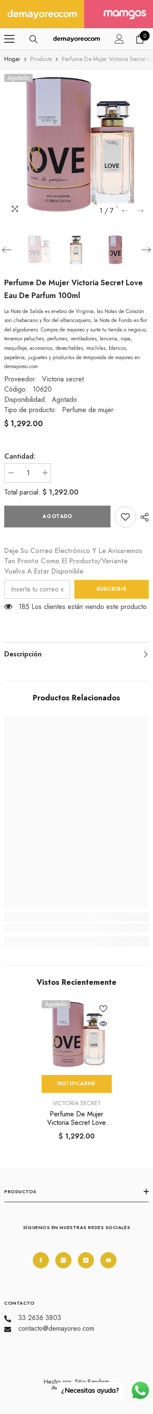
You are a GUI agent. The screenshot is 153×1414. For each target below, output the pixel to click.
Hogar (12, 59)
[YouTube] (108, 1260)
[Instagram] (63, 1260)
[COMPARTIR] (142, 517)
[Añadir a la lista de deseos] (103, 1008)
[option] (76, 146)
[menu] (9, 39)
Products (41, 59)
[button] (124, 210)
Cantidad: (19, 456)
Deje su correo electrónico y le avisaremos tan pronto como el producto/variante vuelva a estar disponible (73, 561)
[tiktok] (86, 1260)
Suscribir (111, 589)
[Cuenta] (119, 39)
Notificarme (76, 1083)
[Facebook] (41, 1260)
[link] (125, 516)
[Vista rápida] (103, 1023)
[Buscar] (33, 39)
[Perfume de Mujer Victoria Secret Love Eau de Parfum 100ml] (77, 1035)
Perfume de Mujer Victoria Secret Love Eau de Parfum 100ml (76, 1118)
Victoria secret (63, 379)
